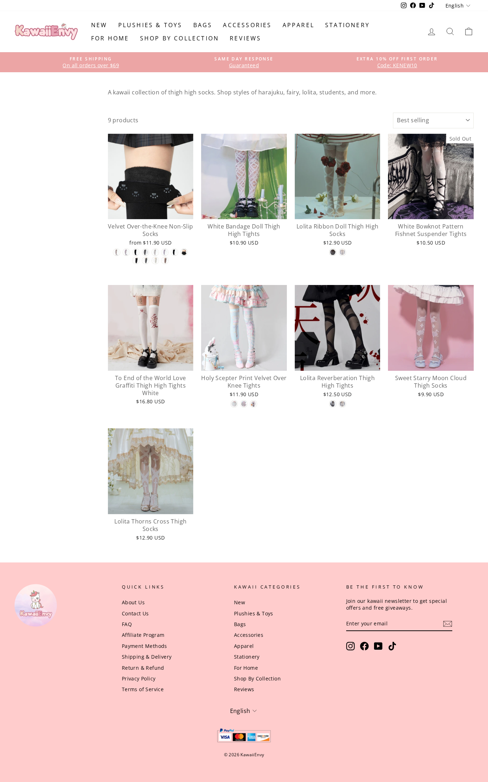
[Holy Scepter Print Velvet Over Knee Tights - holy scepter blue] (234, 403)
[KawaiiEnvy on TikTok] (392, 646)
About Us (133, 602)
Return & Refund (143, 667)
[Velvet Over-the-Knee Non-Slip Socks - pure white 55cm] (126, 252)
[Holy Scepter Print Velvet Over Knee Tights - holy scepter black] (253, 403)
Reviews (245, 38)
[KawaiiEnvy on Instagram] (350, 646)
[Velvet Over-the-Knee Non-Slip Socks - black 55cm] (136, 252)
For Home (110, 38)
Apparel (298, 25)
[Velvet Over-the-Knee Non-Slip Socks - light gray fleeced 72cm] (145, 260)
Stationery (347, 25)
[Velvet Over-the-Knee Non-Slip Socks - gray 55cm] (145, 252)
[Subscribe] (447, 623)
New (99, 25)
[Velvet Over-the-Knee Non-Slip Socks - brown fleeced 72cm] (164, 260)
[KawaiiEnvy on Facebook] (364, 646)
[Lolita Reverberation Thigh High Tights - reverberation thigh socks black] (332, 403)
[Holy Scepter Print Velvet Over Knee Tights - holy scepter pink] (243, 403)
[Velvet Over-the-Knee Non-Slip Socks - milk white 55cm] (116, 252)
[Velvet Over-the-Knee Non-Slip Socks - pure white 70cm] (164, 252)
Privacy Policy (139, 678)
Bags (203, 25)
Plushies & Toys (150, 25)
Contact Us (135, 613)
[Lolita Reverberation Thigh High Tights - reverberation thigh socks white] (342, 403)
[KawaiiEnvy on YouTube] (378, 646)
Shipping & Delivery (147, 656)
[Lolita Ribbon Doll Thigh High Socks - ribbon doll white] (342, 252)
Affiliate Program (143, 634)
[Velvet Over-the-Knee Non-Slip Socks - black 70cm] (174, 252)
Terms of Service (143, 689)
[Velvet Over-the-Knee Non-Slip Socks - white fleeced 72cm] (155, 260)
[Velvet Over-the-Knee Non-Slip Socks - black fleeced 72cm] (184, 252)
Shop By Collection (179, 38)
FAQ (127, 624)
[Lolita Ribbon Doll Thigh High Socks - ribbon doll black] (332, 252)
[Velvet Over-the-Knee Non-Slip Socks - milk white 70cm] (155, 252)
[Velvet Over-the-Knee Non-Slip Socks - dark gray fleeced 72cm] (136, 260)
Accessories (247, 25)
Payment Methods (144, 646)
